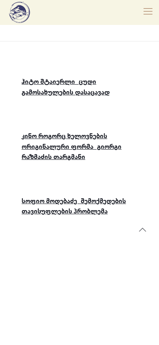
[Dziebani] (19, 12)
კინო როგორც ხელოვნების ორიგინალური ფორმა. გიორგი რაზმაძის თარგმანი (71, 147)
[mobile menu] (148, 12)
